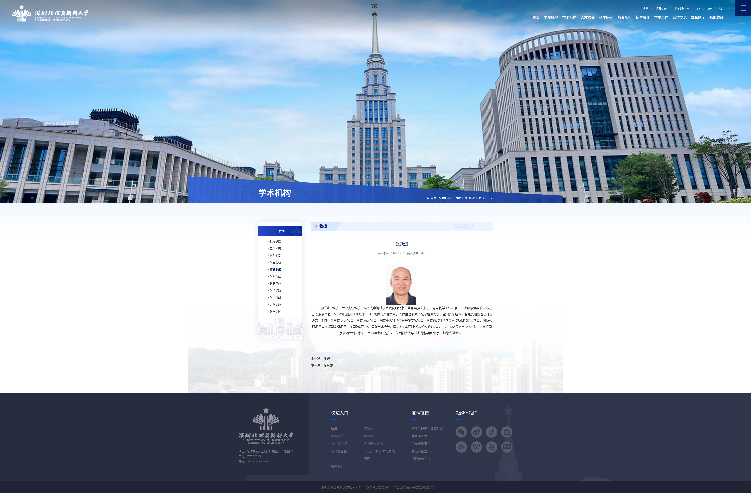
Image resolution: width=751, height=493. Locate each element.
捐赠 (645, 8)
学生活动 (275, 262)
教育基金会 (339, 451)
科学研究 (606, 18)
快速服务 (680, 8)
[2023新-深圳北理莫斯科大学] (50, 13)
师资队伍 (624, 18)
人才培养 (588, 18)
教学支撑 (275, 311)
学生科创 (275, 297)
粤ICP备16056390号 (377, 487)
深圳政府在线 (421, 459)
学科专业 (275, 276)
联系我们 (337, 466)
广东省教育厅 (421, 443)
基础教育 (716, 18)
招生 (334, 428)
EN (698, 8)
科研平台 (275, 283)
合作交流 (680, 18)
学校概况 (551, 18)
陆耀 (326, 358)
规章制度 (698, 18)
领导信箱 (661, 8)
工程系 (457, 198)
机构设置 (275, 241)
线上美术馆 (339, 443)
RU (710, 8)
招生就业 (643, 18)
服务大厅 (370, 428)
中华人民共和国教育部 (427, 428)
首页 (536, 18)
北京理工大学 (421, 436)
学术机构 (569, 18)
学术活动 (275, 290)
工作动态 (275, 248)
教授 (481, 198)
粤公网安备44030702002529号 (413, 487)
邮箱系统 (337, 436)
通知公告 (275, 255)
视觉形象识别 (373, 443)
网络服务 (370, 436)
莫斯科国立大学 (423, 451)
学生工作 (661, 18)
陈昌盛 (328, 365)
